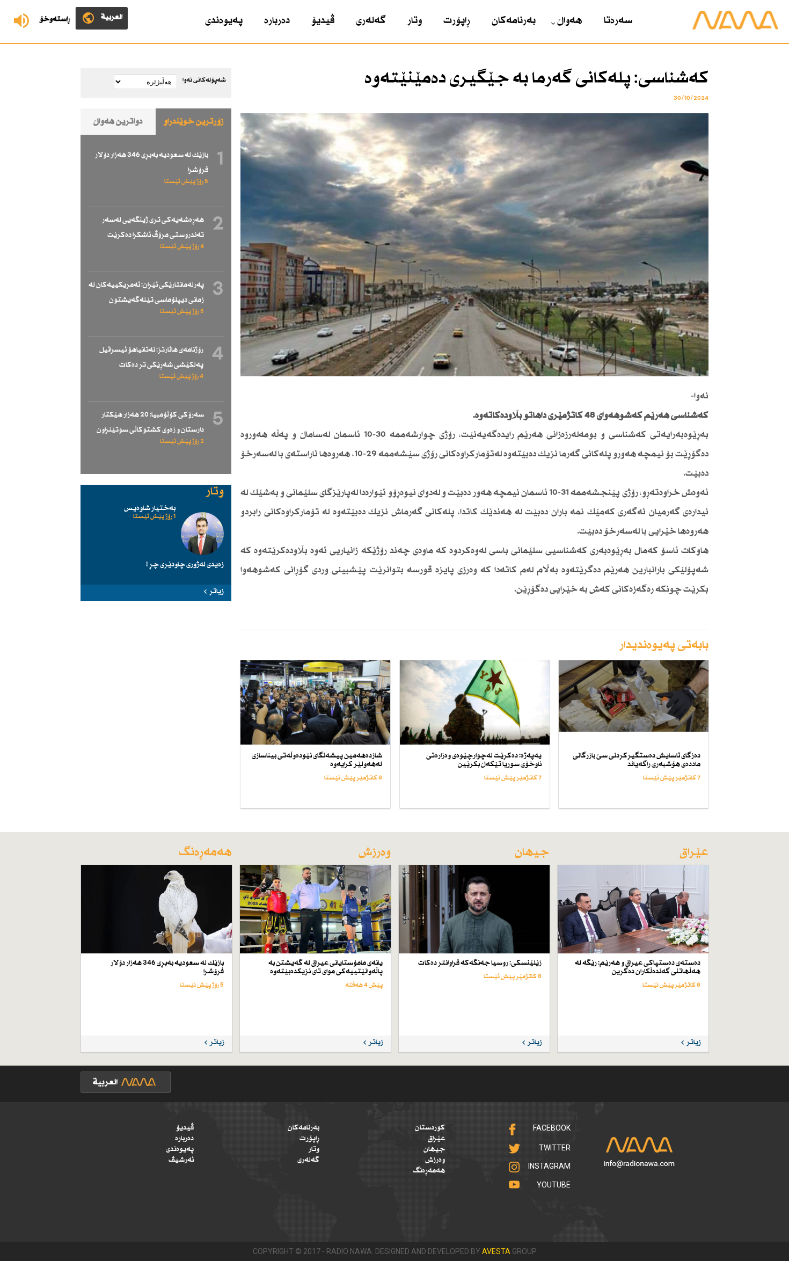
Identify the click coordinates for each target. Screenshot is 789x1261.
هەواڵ (569, 21)
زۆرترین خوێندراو (194, 121)
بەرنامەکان (514, 21)
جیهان (434, 1149)
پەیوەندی (224, 21)
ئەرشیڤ (181, 1160)
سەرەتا (618, 21)
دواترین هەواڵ (118, 121)
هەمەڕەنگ (429, 1171)
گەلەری (371, 21)
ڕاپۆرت (456, 21)
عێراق (436, 1138)
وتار (414, 21)
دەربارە (277, 21)
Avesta (496, 1251)
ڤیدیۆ (322, 21)
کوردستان (430, 1128)
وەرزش (435, 1160)
